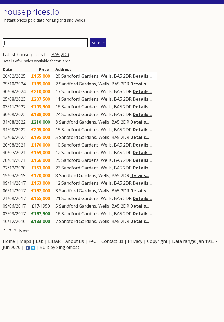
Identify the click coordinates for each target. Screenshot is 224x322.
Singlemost (67, 247)
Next (24, 231)
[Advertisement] (165, 20)
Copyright (157, 241)
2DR (65, 55)
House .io (31, 11)
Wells (106, 76)
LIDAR (54, 241)
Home (9, 241)
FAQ (93, 241)
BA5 (55, 55)
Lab (39, 241)
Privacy (135, 241)
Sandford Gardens (80, 76)
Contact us (112, 241)
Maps (25, 241)
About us (74, 241)
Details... (142, 76)
